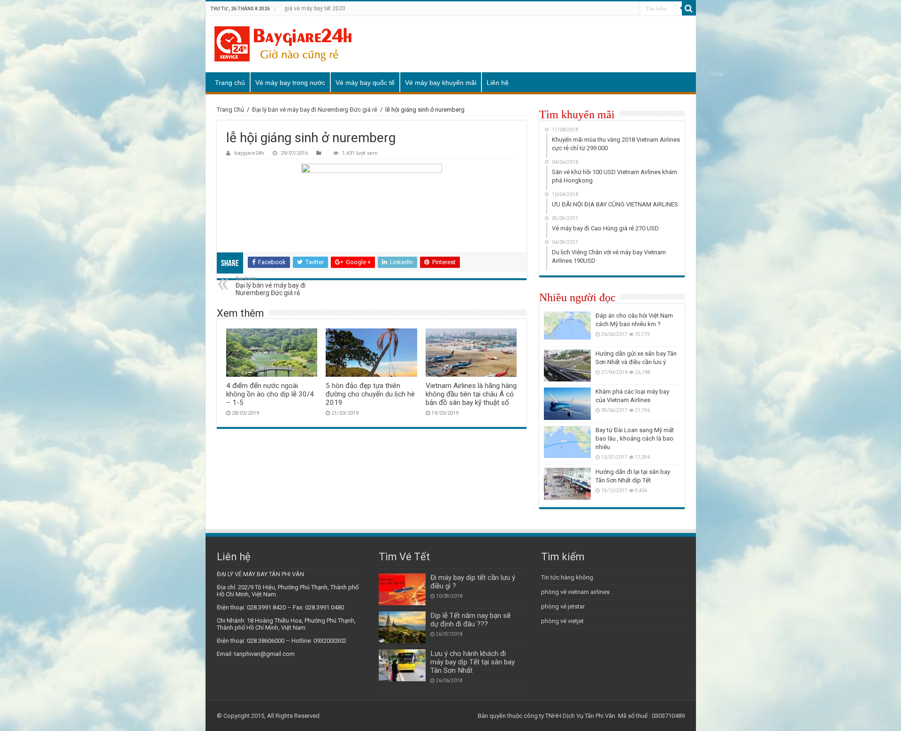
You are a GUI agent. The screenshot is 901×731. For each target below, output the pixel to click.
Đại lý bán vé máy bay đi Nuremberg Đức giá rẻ (314, 109)
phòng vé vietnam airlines (575, 591)
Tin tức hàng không (567, 577)
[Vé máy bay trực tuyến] (283, 44)
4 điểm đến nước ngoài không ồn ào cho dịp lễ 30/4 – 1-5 (270, 394)
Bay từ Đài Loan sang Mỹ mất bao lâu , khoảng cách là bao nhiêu (635, 438)
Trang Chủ (230, 109)
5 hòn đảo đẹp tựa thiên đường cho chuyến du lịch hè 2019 (370, 394)
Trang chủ (230, 82)
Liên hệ (498, 82)
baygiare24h (249, 153)
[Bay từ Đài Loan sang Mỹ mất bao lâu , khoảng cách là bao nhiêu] (567, 442)
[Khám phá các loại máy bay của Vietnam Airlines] (567, 403)
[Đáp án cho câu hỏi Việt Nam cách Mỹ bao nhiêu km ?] (567, 327)
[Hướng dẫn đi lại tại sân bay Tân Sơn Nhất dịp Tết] (567, 484)
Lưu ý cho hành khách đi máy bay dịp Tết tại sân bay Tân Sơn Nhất (472, 662)
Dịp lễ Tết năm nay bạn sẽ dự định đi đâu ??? (470, 619)
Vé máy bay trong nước (290, 82)
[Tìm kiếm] (689, 8)
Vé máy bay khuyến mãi (440, 82)
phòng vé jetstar (563, 606)
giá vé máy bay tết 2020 (314, 8)
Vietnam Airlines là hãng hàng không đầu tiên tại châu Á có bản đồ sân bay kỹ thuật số (471, 394)
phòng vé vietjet (562, 620)
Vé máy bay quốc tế (365, 82)
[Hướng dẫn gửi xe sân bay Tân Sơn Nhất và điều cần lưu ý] (567, 365)
